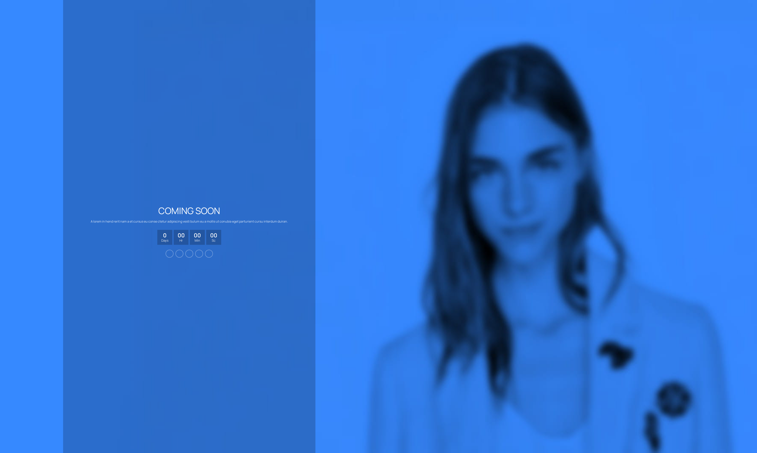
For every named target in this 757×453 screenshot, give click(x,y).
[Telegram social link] (209, 254)
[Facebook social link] (169, 254)
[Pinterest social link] (189, 254)
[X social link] (179, 254)
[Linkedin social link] (199, 254)
